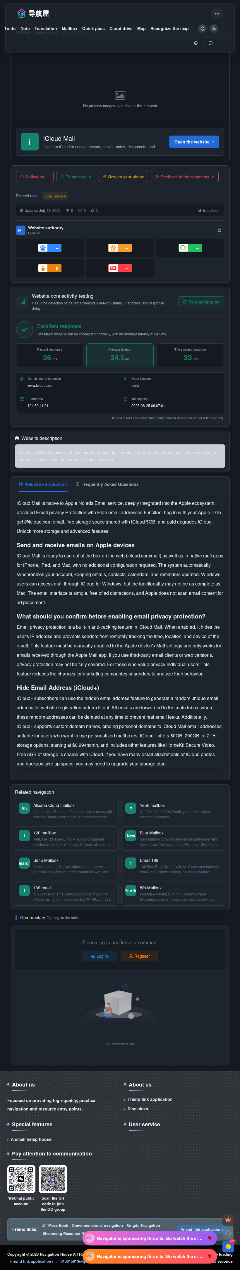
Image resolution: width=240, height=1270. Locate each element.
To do (10, 28)
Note (25, 28)
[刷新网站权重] (219, 230)
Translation (46, 28)
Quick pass (93, 28)
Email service (55, 195)
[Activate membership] (228, 1220)
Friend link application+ (202, 1229)
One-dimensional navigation (97, 1225)
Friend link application (150, 1099)
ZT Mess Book (55, 1225)
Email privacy (50, 512)
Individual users (183, 664)
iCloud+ (206, 521)
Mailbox (70, 28)
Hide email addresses (120, 512)
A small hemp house (31, 1139)
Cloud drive (121, 28)
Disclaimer (138, 1108)
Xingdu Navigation (143, 1225)
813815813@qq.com (79, 1261)
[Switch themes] (228, 1233)
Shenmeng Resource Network (69, 1233)
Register (142, 956)
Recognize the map (169, 28)
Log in (102, 956)
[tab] (43, 484)
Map (141, 28)
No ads (86, 503)
